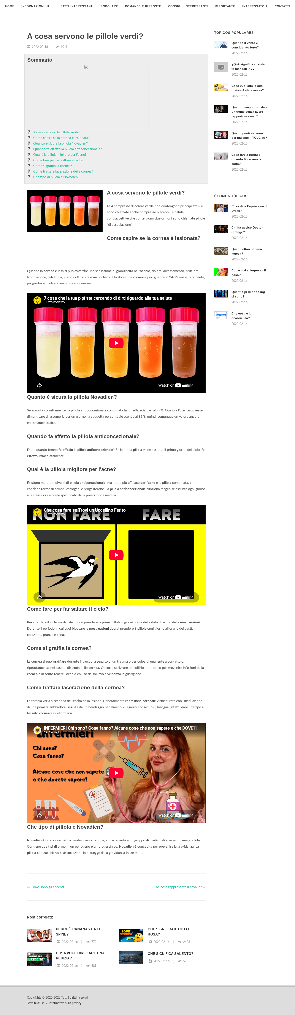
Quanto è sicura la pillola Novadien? (60, 143)
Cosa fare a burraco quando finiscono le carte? (246, 159)
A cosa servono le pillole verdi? (56, 132)
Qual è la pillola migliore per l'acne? (59, 154)
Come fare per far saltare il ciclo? (58, 160)
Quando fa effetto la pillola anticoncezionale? (67, 149)
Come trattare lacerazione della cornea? (63, 171)
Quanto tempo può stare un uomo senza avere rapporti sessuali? (250, 111)
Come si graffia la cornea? (52, 166)
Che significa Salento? (170, 1007)
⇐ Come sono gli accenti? (46, 941)
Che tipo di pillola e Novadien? (56, 177)
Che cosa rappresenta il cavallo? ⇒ (180, 941)
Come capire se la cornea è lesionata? (61, 138)
